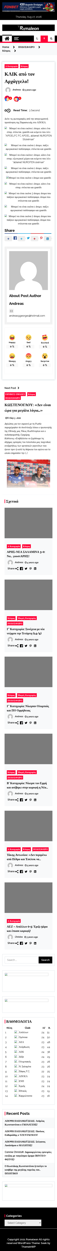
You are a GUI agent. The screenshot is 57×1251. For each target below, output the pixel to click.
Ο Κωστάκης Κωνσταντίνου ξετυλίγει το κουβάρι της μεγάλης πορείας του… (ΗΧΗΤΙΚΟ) (26, 1170)
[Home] (7, 39)
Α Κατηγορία (11, 66)
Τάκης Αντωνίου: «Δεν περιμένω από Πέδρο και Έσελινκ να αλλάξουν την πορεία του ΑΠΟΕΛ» (27, 857)
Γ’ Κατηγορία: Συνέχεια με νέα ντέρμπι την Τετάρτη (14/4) (26, 631)
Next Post (10, 388)
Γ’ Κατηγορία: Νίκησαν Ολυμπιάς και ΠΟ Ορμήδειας (28, 708)
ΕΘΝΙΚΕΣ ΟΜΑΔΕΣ (15, 394)
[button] (37, 39)
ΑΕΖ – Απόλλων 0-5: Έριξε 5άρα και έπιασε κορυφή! (27, 928)
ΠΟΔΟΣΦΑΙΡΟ (12, 398)
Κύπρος (24, 66)
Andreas (16, 303)
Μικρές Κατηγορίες (27, 618)
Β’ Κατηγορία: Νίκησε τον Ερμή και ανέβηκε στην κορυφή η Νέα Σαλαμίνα (27, 785)
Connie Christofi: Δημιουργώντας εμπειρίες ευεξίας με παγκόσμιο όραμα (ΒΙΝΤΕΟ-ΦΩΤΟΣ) (28, 1156)
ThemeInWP (28, 1246)
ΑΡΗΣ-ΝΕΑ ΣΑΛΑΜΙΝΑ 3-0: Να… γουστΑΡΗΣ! (26, 554)
